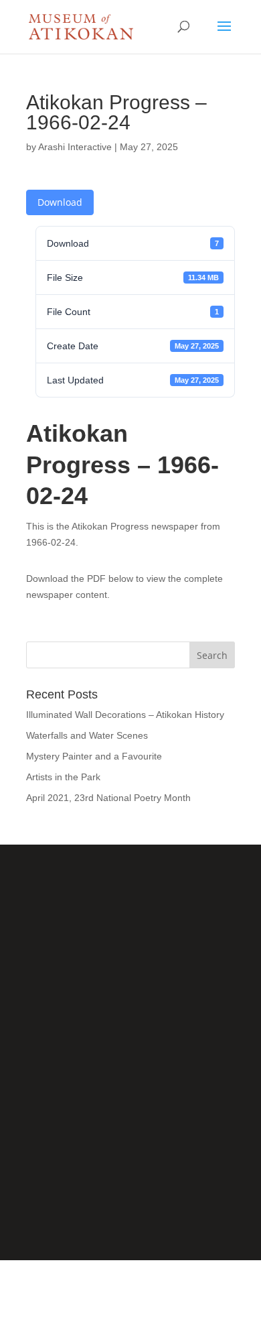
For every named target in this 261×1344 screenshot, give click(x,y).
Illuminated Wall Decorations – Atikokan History (125, 714)
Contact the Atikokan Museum (130, 1159)
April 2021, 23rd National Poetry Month (108, 797)
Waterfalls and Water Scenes (87, 735)
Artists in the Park (63, 777)
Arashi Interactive (75, 146)
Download (59, 202)
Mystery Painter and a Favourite (94, 756)
